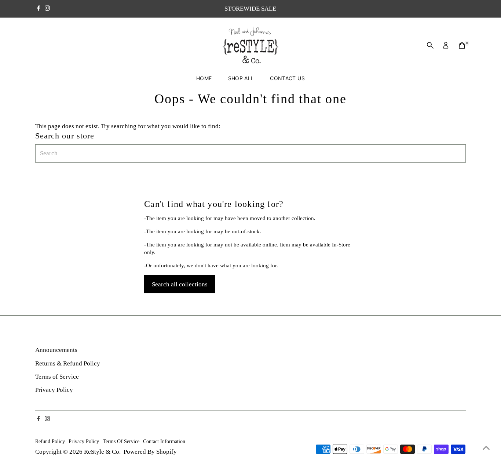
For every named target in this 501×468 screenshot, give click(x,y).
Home (204, 78)
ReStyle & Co (101, 451)
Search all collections (180, 284)
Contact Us (287, 78)
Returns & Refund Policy (67, 363)
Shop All (241, 78)
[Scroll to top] (486, 448)
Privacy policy (84, 441)
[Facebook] (38, 9)
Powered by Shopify (150, 451)
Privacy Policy (54, 389)
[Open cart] (462, 45)
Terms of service (121, 441)
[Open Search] (430, 45)
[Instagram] (47, 9)
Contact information (164, 441)
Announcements (56, 349)
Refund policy (50, 441)
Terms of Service (57, 376)
